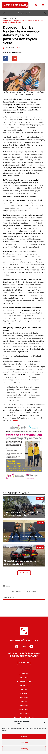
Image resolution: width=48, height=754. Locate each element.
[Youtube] (31, 646)
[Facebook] (16, 646)
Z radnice (24, 678)
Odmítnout (24, 742)
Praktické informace (24, 718)
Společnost (24, 714)
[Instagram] (24, 646)
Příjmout (24, 736)
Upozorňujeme (24, 682)
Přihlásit (24, 572)
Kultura (24, 686)
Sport (24, 690)
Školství (24, 694)
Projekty (24, 698)
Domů (5, 18)
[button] (44, 722)
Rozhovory (24, 710)
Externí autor (15, 52)
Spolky (12, 18)
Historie (24, 706)
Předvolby (24, 749)
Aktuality (24, 674)
